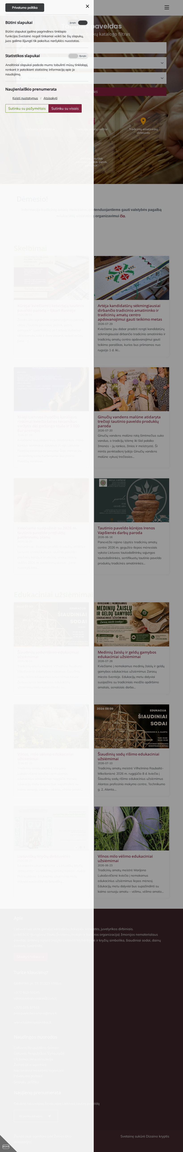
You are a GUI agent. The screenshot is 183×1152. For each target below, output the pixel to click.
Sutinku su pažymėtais (27, 108)
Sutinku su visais (65, 108)
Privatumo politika (24, 8)
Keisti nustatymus (25, 98)
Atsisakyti (50, 98)
